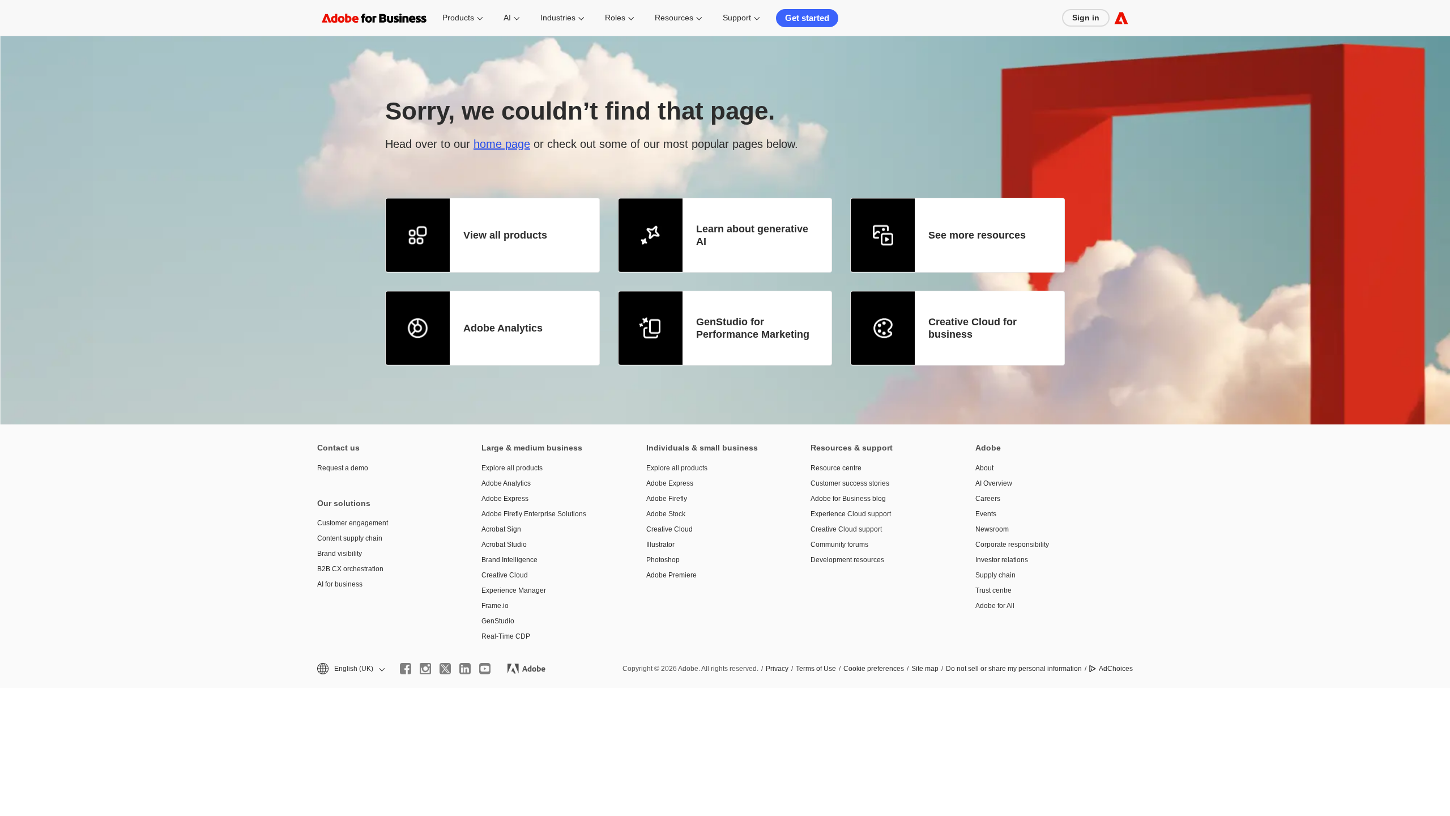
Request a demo (342, 468)
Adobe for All (994, 606)
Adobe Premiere (671, 575)
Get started (807, 18)
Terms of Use (816, 669)
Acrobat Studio (504, 545)
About (984, 468)
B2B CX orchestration (350, 569)
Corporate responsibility (1012, 545)
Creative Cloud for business (972, 328)
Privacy (777, 669)
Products (458, 17)
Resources (674, 17)
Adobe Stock (665, 514)
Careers (987, 499)
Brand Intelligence (509, 560)
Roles (615, 17)
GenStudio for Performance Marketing (752, 328)
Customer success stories (850, 483)
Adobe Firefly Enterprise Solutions (533, 514)
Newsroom (992, 529)
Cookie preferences (873, 669)
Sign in (1085, 17)
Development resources (847, 560)
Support (737, 17)
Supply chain (995, 575)
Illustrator (660, 545)
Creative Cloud (504, 575)
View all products (505, 235)
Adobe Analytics (503, 328)
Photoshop (663, 560)
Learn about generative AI (752, 235)
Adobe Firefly (666, 499)
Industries (557, 17)
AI (507, 17)
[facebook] (405, 668)
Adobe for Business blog (848, 499)
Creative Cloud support (846, 529)
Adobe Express (504, 499)
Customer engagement (352, 523)
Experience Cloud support (851, 514)
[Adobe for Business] (1121, 18)
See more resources (977, 235)
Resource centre (836, 468)
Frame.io (495, 606)
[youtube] (485, 668)
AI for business (339, 584)
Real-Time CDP (505, 636)
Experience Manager (513, 590)
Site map (925, 669)
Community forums (839, 545)
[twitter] (445, 668)
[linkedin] (465, 668)
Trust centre (993, 590)
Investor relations (1001, 560)
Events (985, 514)
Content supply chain (349, 538)
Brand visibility (339, 554)
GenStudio (497, 621)
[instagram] (425, 668)
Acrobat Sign (501, 529)
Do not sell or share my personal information (1014, 669)
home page (502, 144)
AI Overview (993, 483)
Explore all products (512, 468)
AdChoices (1116, 669)
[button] (350, 669)
